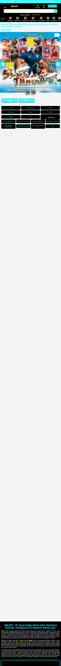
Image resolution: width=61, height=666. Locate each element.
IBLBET (3, 631)
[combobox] (29, 11)
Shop (5, 7)
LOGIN (26, 100)
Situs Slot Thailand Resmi (20, 640)
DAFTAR (9, 100)
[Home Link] (14, 6)
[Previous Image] (3, 64)
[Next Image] (58, 64)
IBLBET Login (20, 650)
